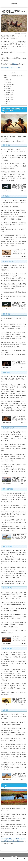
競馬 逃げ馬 (8, 86)
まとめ (5, 103)
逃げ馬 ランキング (10, 90)
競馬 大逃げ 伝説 (10, 92)
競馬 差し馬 (8, 79)
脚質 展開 (8, 101)
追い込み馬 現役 (9, 97)
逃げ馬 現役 (8, 88)
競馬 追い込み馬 (9, 94)
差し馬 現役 (8, 82)
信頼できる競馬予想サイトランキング (11, 67)
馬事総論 (14, 64)
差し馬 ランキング (10, 84)
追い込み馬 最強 (9, 99)
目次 (12, 72)
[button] (25, 413)
